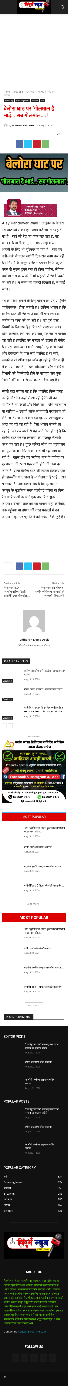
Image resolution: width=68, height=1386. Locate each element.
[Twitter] (28, 144)
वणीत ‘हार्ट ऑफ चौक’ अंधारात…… (40, 847)
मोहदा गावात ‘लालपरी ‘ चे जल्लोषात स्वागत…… (45, 689)
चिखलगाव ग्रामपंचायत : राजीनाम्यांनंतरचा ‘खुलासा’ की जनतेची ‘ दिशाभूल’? (49, 591)
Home (7, 91)
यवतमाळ (35, 100)
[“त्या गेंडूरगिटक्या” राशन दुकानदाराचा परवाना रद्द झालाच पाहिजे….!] (11, 833)
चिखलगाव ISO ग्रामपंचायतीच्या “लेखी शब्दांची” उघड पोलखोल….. (17, 591)
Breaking (18, 91)
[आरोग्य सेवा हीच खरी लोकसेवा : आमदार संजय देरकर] (11, 676)
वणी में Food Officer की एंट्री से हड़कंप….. (44, 885)
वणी (42, 100)
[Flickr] (34, 1358)
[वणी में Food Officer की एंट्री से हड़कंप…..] (11, 890)
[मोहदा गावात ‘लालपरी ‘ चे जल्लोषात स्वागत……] (11, 694)
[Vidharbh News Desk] (6, 125)
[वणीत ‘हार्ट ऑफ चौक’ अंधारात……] (11, 852)
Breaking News (22, 100)
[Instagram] (43, 1358)
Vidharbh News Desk (23, 125)
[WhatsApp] (45, 144)
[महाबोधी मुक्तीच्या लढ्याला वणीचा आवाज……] (11, 871)
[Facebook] (19, 144)
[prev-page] (4, 725)
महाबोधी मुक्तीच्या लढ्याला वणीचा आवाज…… (44, 866)
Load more (33, 903)
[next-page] (10, 725)
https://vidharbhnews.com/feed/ (34, 645)
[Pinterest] (37, 144)
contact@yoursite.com (32, 1331)
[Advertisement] (34, 50)
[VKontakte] (52, 1358)
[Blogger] (15, 1358)
